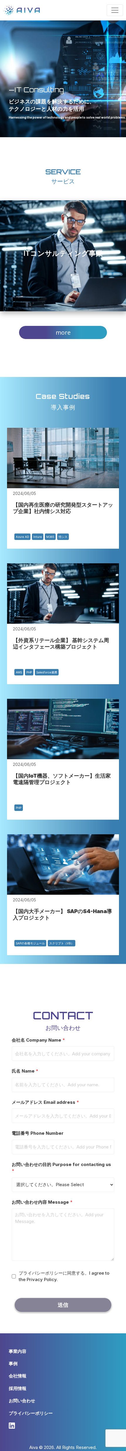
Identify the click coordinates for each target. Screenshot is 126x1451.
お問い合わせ (22, 1400)
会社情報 (17, 1376)
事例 (13, 1363)
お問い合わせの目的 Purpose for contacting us (61, 1168)
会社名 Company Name (38, 1040)
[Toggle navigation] (115, 10)
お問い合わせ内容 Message (42, 1202)
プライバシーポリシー (31, 1413)
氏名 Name (25, 1071)
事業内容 (17, 1351)
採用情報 (17, 1388)
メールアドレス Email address (45, 1102)
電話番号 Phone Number (38, 1133)
